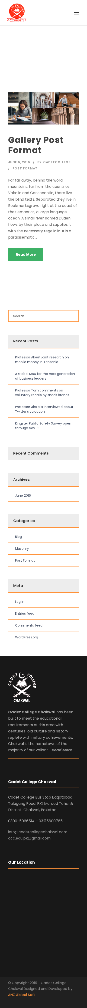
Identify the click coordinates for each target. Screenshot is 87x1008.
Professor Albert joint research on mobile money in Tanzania (42, 359)
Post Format (25, 168)
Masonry (22, 548)
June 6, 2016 (19, 162)
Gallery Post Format (36, 145)
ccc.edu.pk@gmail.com (29, 838)
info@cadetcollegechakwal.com (37, 832)
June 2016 (23, 495)
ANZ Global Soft (21, 994)
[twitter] (18, 1001)
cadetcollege (56, 162)
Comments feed (28, 625)
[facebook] (10, 1001)
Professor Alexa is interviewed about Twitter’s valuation (44, 409)
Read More (26, 254)
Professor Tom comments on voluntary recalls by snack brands (42, 392)
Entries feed (24, 613)
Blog (18, 536)
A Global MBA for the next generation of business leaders (45, 376)
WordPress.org (26, 637)
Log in (19, 601)
